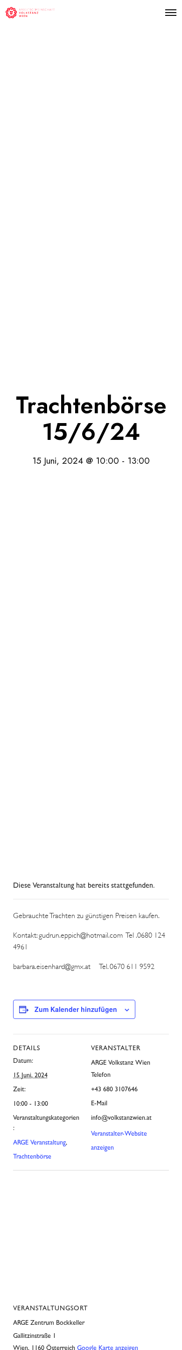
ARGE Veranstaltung (39, 1143)
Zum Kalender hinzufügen (76, 1009)
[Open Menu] (171, 12)
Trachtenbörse (32, 1157)
